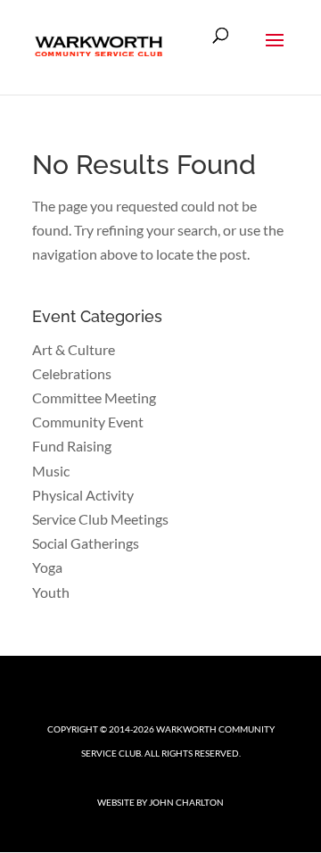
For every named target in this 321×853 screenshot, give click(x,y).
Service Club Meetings (100, 518)
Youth (51, 592)
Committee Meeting (94, 397)
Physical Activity (83, 494)
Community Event (88, 421)
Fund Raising (71, 445)
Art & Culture (73, 349)
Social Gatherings (85, 542)
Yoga (47, 567)
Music (51, 470)
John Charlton (186, 802)
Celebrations (71, 373)
